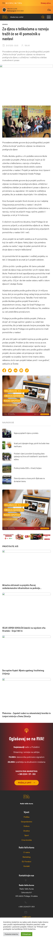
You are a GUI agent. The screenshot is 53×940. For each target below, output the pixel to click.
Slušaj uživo (46, 3)
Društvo (26, 830)
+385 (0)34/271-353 (26, 906)
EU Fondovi (26, 861)
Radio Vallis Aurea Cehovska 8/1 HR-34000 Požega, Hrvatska (26, 890)
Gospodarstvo (26, 821)
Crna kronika (26, 840)
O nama (26, 852)
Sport (26, 835)
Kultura (26, 826)
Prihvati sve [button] (26, 934)
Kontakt (27, 866)
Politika (26, 817)
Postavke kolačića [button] (11, 934)
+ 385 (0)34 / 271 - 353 (27, 774)
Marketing (26, 857)
